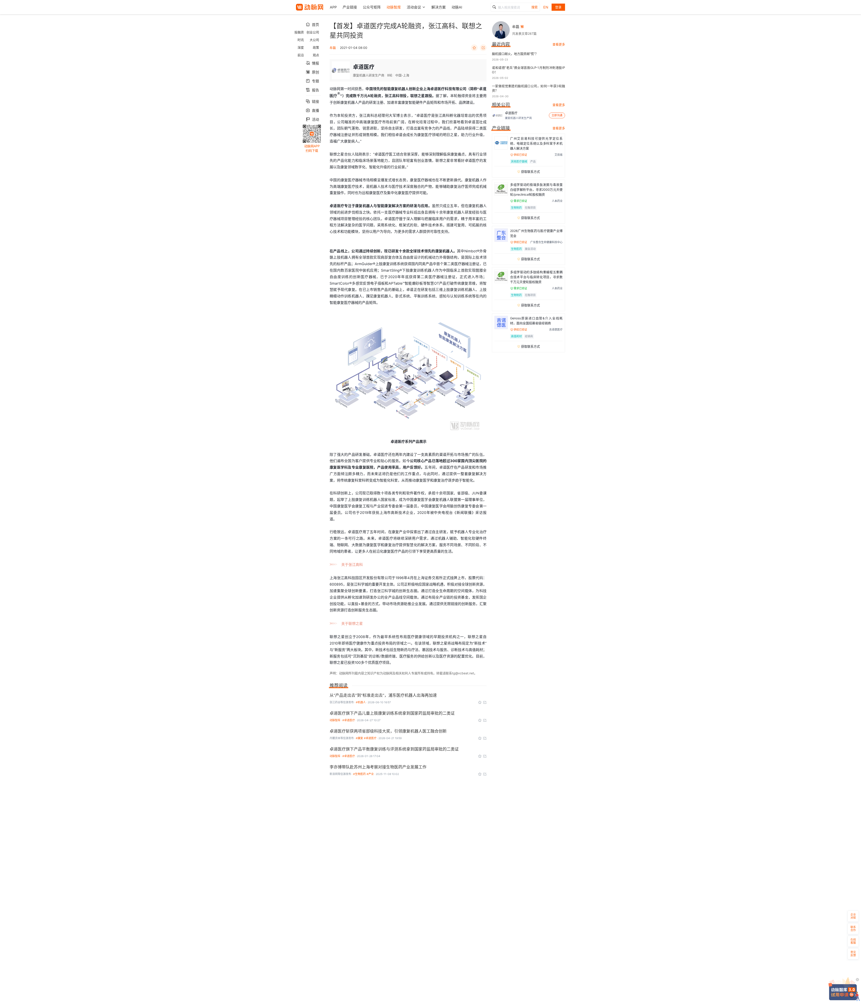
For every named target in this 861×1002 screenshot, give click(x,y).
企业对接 (853, 916)
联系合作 (853, 928)
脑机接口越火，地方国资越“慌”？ (515, 54)
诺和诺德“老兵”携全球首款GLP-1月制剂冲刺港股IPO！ (528, 70)
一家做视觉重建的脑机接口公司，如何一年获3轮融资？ (528, 88)
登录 (558, 7)
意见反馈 (853, 953)
